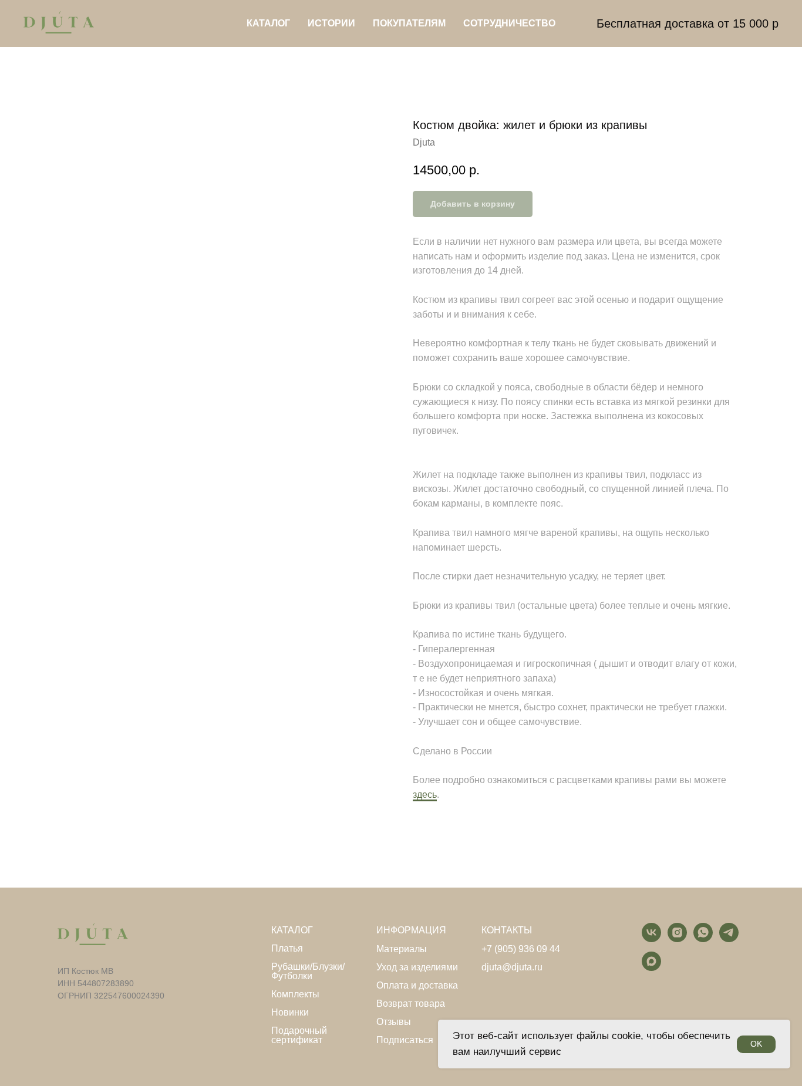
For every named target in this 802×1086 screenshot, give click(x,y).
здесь (425, 795)
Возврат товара (410, 1004)
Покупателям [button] (409, 23)
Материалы (401, 949)
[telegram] (729, 939)
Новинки (290, 1012)
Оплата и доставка (417, 985)
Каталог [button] (268, 23)
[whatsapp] (703, 939)
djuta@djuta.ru (511, 967)
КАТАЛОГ (292, 930)
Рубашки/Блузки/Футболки (308, 971)
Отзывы (393, 1022)
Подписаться (404, 1040)
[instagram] (677, 939)
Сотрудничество (509, 23)
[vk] (651, 939)
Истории (331, 23)
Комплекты (295, 994)
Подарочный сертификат (299, 1035)
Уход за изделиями (417, 967)
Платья (287, 948)
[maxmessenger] (651, 968)
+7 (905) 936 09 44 (520, 949)
